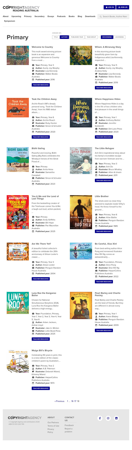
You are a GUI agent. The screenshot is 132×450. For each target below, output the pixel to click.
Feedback (69, 425)
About (51, 417)
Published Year (77, 37)
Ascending (119, 37)
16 (72, 401)
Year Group (91, 37)
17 (75, 401)
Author (64, 37)
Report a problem (68, 430)
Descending (107, 37)
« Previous (59, 401)
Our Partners (53, 422)
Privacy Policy (51, 430)
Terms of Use (53, 426)
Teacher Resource (40, 85)
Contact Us (69, 419)
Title (56, 37)
